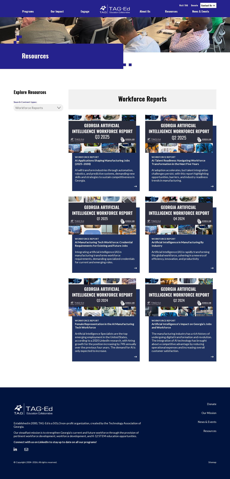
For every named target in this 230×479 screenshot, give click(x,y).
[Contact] (26, 449)
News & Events (200, 11)
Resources (171, 11)
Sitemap (212, 462)
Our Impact (57, 11)
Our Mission (209, 413)
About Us (145, 11)
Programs (28, 11)
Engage (85, 11)
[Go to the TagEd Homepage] (115, 9)
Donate (194, 5)
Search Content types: (25, 102)
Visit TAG (183, 5)
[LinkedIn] (15, 449)
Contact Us (206, 5)
